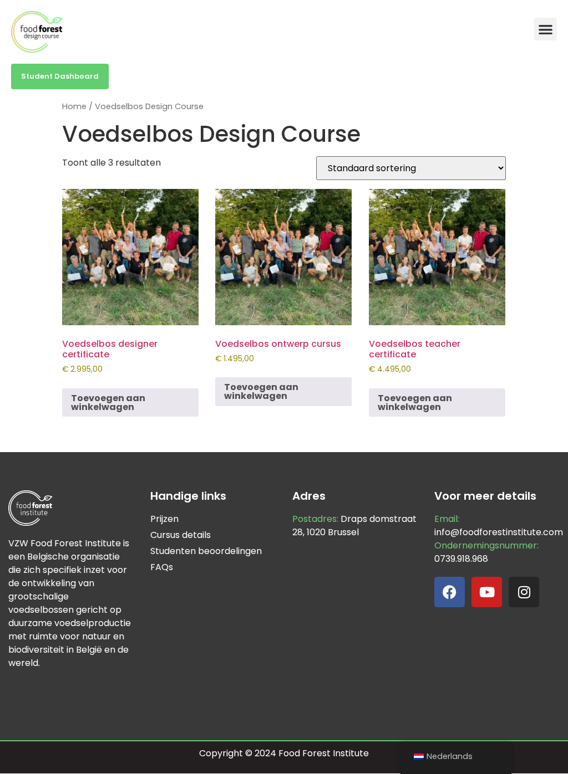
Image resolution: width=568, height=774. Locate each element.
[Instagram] (524, 592)
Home (74, 106)
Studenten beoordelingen (206, 551)
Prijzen (164, 518)
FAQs (161, 567)
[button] (545, 29)
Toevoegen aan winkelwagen (108, 402)
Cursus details (180, 535)
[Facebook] (449, 592)
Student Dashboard (60, 76)
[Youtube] (486, 592)
